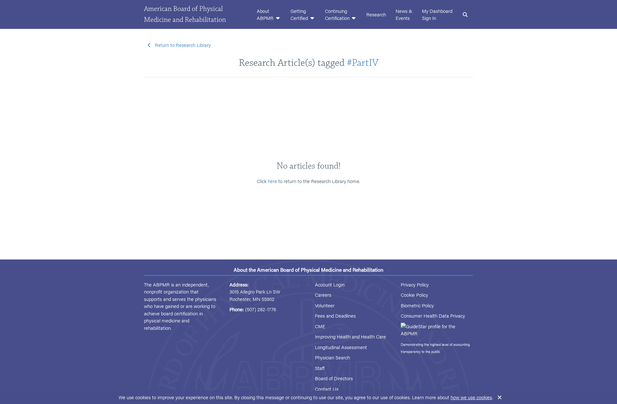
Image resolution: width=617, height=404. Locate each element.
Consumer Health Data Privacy (433, 315)
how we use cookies (471, 397)
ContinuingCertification (338, 14)
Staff (320, 367)
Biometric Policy (417, 305)
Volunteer (325, 305)
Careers (323, 294)
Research (376, 14)
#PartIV (363, 63)
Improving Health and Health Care (350, 336)
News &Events (404, 14)
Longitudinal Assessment (341, 347)
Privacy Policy (415, 284)
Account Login (329, 284)
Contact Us (326, 388)
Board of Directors (334, 378)
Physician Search (332, 357)
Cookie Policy (414, 294)
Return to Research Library (183, 44)
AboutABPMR (266, 14)
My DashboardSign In (437, 14)
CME (320, 326)
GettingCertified (300, 14)
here (272, 181)
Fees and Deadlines (335, 315)
